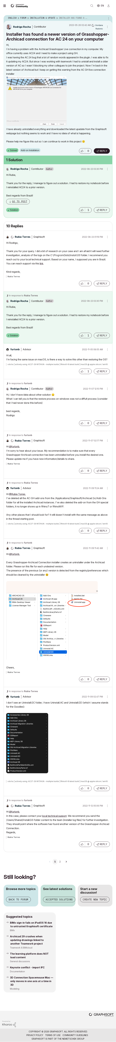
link (41, 263)
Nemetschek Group (73, 1038)
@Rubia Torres (17, 494)
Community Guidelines (75, 1035)
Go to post (19, 201)
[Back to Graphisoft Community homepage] (20, 5)
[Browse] (6, 5)
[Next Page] (66, 861)
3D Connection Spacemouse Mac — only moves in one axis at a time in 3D (31, 981)
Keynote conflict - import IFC (27, 967)
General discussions (20, 961)
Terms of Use (53, 1035)
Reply (103, 150)
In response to (23, 295)
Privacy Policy (34, 1035)
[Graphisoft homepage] (101, 1015)
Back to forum (18, 899)
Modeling (14, 988)
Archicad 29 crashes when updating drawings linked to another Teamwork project (27, 940)
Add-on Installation (30, 150)
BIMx (12, 930)
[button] (82, 151)
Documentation (17, 971)
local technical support (54, 815)
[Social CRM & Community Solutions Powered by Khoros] (9, 1023)
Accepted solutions (59, 899)
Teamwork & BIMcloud (21, 947)
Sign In (110, 5)
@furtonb (14, 446)
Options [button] (108, 18)
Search (92, 5)
